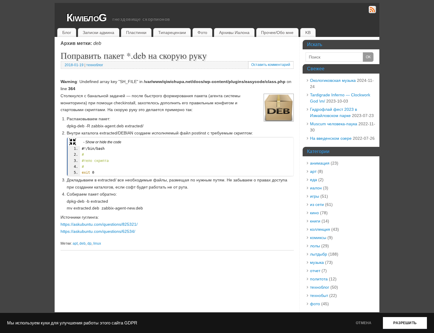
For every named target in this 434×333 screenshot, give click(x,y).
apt (75, 243)
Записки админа (98, 32)
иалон (316, 188)
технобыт (319, 295)
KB (308, 32)
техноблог (94, 65)
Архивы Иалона (234, 32)
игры (314, 196)
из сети (317, 204)
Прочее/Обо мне (277, 32)
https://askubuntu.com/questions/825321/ (99, 224)
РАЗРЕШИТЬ (405, 323)
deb (82, 243)
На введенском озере (331, 138)
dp (89, 243)
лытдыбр (318, 254)
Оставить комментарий (270, 65)
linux (97, 243)
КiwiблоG (86, 18)
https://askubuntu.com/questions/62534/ (98, 231)
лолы (315, 245)
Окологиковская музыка (333, 80)
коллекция (320, 229)
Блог (66, 32)
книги (315, 221)
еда (313, 179)
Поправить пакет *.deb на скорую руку (134, 55)
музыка (317, 262)
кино (314, 212)
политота (319, 279)
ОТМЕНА (363, 323)
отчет (315, 270)
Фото (202, 32)
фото (315, 303)
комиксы (318, 237)
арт (313, 171)
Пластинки (136, 32)
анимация (319, 163)
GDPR (130, 323)
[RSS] (372, 10)
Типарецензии (172, 32)
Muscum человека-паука (333, 123)
